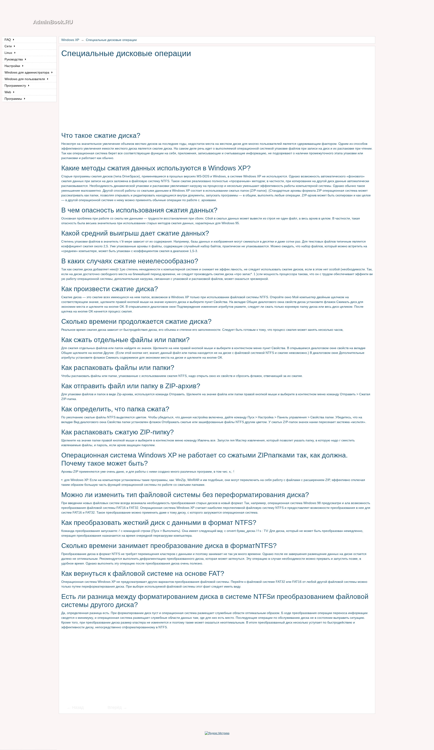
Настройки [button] (13, 66)
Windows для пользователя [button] (25, 79)
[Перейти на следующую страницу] (114, 708)
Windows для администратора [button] (27, 72)
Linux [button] (9, 53)
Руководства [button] (14, 59)
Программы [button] (14, 98)
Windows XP (70, 40)
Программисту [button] (16, 85)
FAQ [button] (8, 39)
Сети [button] (9, 46)
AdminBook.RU (53, 22)
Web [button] (8, 92)
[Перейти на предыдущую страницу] (78, 708)
